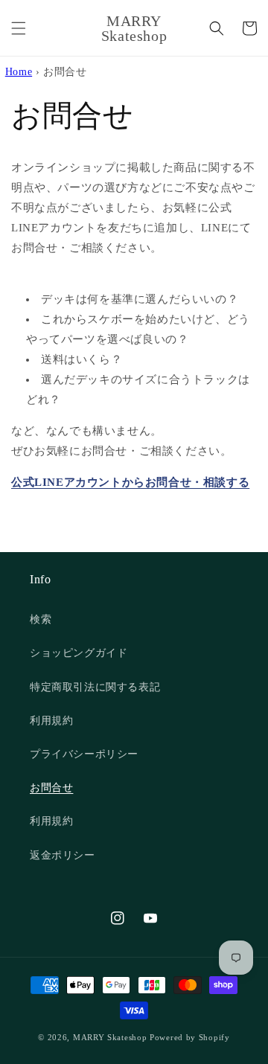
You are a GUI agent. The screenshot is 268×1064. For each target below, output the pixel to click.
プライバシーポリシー (84, 754)
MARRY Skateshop (110, 1037)
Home (18, 71)
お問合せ (51, 787)
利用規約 (51, 720)
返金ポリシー (62, 855)
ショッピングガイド (78, 652)
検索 (40, 619)
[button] (18, 28)
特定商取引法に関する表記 (95, 687)
